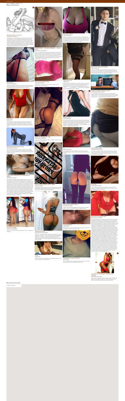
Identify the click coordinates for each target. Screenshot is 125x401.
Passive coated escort (96, 148)
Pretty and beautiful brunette (42, 81)
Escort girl (93, 184)
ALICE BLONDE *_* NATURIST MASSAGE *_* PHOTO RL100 (47, 49)
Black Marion (10, 82)
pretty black (10, 118)
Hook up (7, 3)
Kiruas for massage (11, 227)
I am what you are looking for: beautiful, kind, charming (102, 274)
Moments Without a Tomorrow (14, 35)
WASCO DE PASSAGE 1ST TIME (42, 137)
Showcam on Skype (68, 34)
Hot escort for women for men (98, 216)
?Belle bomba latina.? (40, 231)
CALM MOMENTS (67, 225)
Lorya (36, 255)
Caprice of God (67, 117)
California (17, 3)
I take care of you (67, 80)
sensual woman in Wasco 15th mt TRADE (45, 184)
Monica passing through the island (15, 146)
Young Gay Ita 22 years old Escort (71, 258)
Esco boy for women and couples (99, 66)
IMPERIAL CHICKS (9, 1)
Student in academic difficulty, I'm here (100, 90)
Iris (64, 148)
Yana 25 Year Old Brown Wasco (70, 204)
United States (12, 3)
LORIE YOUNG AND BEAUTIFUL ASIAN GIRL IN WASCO (18, 176)
